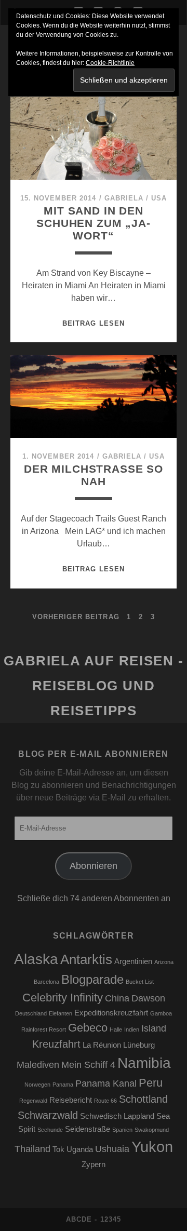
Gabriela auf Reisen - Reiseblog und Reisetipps (94, 685)
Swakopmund (152, 1130)
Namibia (144, 1063)
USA (159, 198)
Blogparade (92, 979)
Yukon (152, 1146)
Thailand (32, 1149)
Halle (116, 1029)
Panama (62, 1084)
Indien (131, 1029)
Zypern (93, 1164)
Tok (58, 1149)
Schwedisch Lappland (117, 1116)
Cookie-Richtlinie (110, 62)
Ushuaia (112, 1149)
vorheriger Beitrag (75, 617)
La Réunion (102, 1045)
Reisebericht (70, 1100)
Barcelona (46, 982)
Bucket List (140, 982)
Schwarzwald (48, 1115)
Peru (151, 1082)
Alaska (36, 959)
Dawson (148, 998)
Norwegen (37, 1084)
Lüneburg (139, 1045)
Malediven (38, 1065)
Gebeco (88, 1027)
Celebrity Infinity (62, 997)
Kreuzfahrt (56, 1044)
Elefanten (60, 1013)
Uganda (79, 1149)
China (117, 998)
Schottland (143, 1099)
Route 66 (105, 1101)
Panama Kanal (106, 1083)
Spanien (122, 1130)
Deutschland (31, 1013)
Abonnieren (93, 866)
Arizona (163, 962)
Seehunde (50, 1130)
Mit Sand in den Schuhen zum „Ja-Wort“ (93, 223)
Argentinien (133, 961)
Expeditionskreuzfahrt (111, 1013)
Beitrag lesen (93, 323)
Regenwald (33, 1101)
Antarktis (86, 959)
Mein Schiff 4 (88, 1065)
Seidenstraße (87, 1129)
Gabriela (123, 198)
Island (153, 1028)
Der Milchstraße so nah (93, 475)
